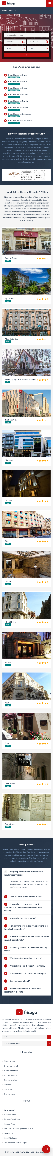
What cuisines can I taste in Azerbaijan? (28, 973)
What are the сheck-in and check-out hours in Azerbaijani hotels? (26, 938)
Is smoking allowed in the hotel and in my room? (25, 949)
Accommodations (11, 1071)
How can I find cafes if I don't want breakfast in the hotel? (22, 990)
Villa (7, 382)
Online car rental (11, 1066)
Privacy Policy (9, 1124)
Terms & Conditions (12, 1119)
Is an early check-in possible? (23, 918)
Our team (8, 1089)
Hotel (7, 260)
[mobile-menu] (49, 3)
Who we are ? (9, 1110)
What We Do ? (10, 1114)
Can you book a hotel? (20, 981)
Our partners (9, 1094)
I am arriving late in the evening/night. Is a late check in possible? (26, 927)
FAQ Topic (8, 1085)
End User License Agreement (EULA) (19, 1128)
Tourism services (10, 1080)
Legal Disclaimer (10, 1138)
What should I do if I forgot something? (27, 966)
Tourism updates (10, 1075)
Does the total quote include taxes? (25, 896)
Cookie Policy (9, 1133)
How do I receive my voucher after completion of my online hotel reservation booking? (23, 907)
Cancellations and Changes (15, 1143)
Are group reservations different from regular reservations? (23, 873)
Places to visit (9, 1061)
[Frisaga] (26, 1012)
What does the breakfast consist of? (26, 958)
